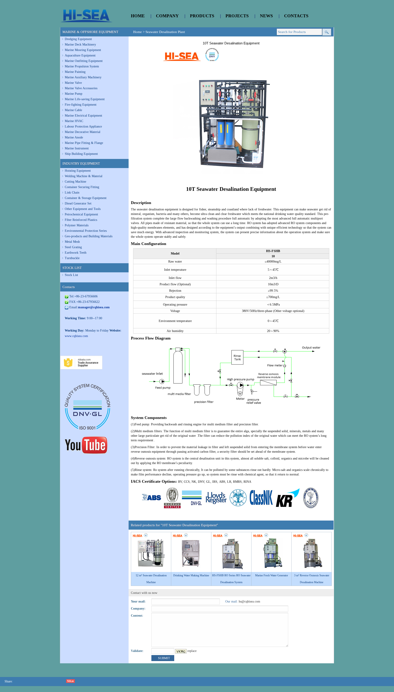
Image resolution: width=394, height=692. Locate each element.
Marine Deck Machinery (80, 44)
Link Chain (72, 192)
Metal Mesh (72, 241)
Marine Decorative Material (82, 132)
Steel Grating (73, 247)
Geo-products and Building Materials (88, 236)
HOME (138, 15)
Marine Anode (74, 137)
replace (192, 651)
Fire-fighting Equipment (80, 104)
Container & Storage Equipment (85, 198)
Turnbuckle (72, 258)
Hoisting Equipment (78, 170)
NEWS (266, 15)
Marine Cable (73, 110)
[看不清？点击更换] (181, 651)
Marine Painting (75, 72)
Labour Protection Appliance (83, 126)
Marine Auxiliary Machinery (83, 77)
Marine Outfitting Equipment (84, 61)
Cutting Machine (75, 181)
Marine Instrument (77, 148)
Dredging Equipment (78, 39)
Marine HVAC (74, 121)
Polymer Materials (76, 225)
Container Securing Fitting (82, 187)
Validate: (137, 651)
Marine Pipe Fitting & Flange (84, 143)
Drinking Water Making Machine (191, 575)
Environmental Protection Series (86, 230)
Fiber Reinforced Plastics (81, 220)
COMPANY (167, 15)
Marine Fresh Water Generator (271, 575)
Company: (138, 608)
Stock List (71, 275)
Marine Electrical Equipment (83, 115)
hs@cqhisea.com (249, 601)
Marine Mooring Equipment (83, 50)
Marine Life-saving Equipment (85, 99)
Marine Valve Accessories (81, 88)
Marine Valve (73, 82)
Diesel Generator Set (78, 203)
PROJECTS (237, 15)
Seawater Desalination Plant (165, 32)
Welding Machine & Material (83, 176)
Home (137, 32)
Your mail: (138, 601)
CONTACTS (296, 15)
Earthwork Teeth (75, 252)
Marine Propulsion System (82, 66)
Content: (137, 615)
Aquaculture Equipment (80, 55)
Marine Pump (73, 93)
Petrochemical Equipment (81, 214)
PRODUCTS (202, 15)
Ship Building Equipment (81, 154)
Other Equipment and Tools (83, 209)
